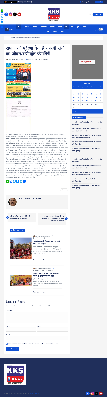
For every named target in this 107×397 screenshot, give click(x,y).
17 (73, 100)
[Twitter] (2, 17)
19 (82, 100)
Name (8, 326)
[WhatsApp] (2, 10)
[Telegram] (2, 23)
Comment (9, 310)
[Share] (2, 27)
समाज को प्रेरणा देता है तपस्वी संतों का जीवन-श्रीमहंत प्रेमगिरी (25, 37)
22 (96, 100)
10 (74, 97)
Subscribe (98, 14)
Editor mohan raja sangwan (15, 59)
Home (7, 37)
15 (96, 97)
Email (39, 326)
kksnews (64, 189)
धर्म (66, 27)
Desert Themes (34, 393)
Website (8, 335)
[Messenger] (2, 20)
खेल (72, 27)
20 (87, 100)
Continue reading (39, 260)
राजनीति (52, 27)
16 (100, 97)
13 (87, 97)
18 (78, 100)
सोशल (84, 27)
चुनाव (78, 27)
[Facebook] (2, 13)
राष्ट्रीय (35, 27)
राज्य (26, 27)
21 (91, 100)
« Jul (74, 111)
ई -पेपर (62, 31)
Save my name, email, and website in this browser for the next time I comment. (33, 343)
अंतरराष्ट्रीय (43, 27)
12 (82, 97)
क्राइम (60, 27)
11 (78, 97)
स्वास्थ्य (55, 31)
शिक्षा (48, 31)
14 (91, 97)
